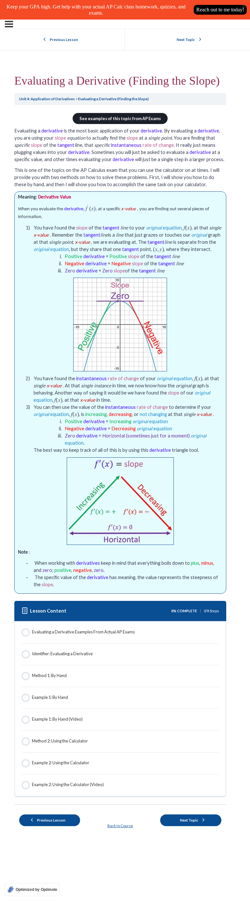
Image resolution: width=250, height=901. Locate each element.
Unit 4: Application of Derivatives (47, 99)
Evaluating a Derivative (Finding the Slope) (113, 99)
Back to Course (120, 826)
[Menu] (9, 24)
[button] (120, 118)
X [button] (243, 6)
